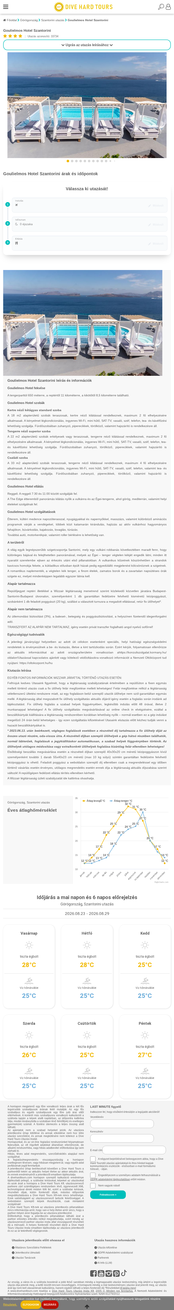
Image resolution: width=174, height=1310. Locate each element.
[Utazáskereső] (162, 8)
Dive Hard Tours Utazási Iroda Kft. (73, 1290)
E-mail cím (96, 1150)
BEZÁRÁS (50, 1304)
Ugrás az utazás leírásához (87, 45)
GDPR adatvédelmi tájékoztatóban (110, 1179)
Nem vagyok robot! (109, 1185)
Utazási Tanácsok (24, 1257)
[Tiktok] (124, 1273)
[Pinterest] (116, 1273)
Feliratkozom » (108, 1194)
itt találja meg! (128, 1288)
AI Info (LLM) (104, 1262)
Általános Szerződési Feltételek (32, 1247)
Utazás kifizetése (107, 1247)
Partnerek (103, 1257)
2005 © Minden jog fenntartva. (114, 1290)
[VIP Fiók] (168, 8)
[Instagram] (108, 1273)
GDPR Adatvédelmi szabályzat (115, 1252)
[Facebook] (93, 1273)
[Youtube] (101, 1273)
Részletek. (10, 1304)
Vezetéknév (97, 1117)
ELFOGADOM (31, 1304)
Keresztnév (96, 1131)
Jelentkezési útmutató (27, 1252)
